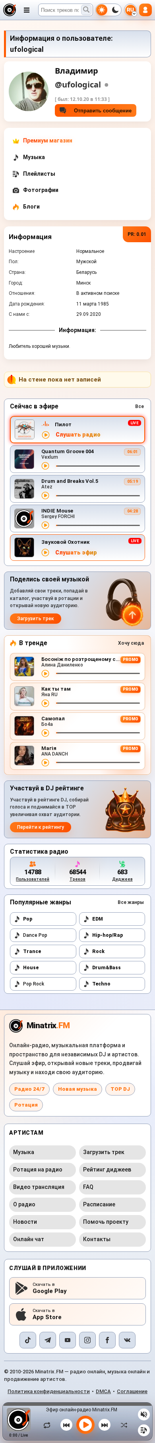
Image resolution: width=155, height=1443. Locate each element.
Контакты (96, 1239)
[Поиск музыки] (86, 10)
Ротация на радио (37, 1169)
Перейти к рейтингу (40, 827)
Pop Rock (33, 984)
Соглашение (132, 1391)
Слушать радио (78, 435)
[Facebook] (107, 1340)
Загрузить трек (35, 618)
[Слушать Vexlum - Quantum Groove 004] (45, 466)
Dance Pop (35, 935)
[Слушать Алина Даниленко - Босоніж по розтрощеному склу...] (45, 674)
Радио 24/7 (29, 1089)
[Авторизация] (145, 10)
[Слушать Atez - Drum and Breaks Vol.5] (45, 495)
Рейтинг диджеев (107, 1169)
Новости (25, 1222)
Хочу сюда (131, 643)
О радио (24, 1204)
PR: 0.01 (137, 234)
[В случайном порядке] (122, 1425)
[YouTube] (67, 1340)
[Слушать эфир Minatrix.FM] (46, 435)
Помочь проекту (105, 1222)
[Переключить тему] (108, 10)
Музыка (23, 1152)
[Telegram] (47, 1340)
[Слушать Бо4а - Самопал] (45, 733)
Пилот (63, 424)
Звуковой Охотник (65, 542)
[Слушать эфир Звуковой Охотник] (45, 552)
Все (139, 406)
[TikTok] (27, 1340)
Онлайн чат (28, 1239)
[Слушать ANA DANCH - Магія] (45, 763)
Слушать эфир (76, 553)
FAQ (88, 1187)
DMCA (103, 1391)
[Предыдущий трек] (66, 1425)
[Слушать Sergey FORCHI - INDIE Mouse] (45, 525)
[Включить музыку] (85, 1425)
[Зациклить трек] (48, 1425)
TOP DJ (120, 1089)
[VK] (127, 1340)
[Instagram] (87, 1340)
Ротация (26, 1105)
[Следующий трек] (104, 1425)
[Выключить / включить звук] (144, 1414)
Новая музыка (77, 1089)
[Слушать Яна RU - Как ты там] (45, 703)
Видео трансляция (38, 1187)
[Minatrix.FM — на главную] (9, 10)
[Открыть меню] (26, 10)
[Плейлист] (144, 1430)
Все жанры (131, 902)
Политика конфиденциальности (49, 1391)
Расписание (99, 1204)
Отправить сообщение (101, 111)
